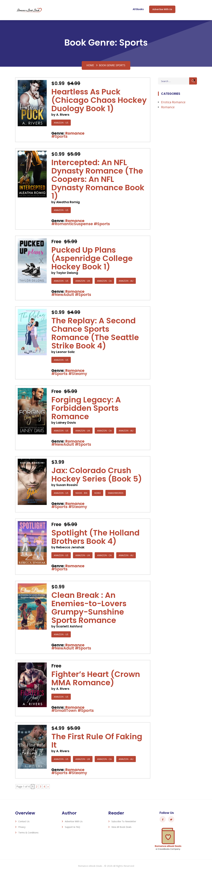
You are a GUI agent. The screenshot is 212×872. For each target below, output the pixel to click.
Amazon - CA (104, 280)
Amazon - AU (126, 280)
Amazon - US (61, 122)
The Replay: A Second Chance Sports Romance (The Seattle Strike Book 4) (95, 333)
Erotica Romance (173, 102)
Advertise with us (162, 9)
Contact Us (23, 821)
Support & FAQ (72, 826)
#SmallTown (64, 710)
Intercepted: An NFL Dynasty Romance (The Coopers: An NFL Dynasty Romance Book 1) (97, 179)
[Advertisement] (177, 163)
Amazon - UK (82, 280)
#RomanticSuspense (72, 224)
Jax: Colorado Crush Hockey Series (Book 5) (96, 474)
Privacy (21, 826)
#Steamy (77, 373)
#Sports (59, 136)
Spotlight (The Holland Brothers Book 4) (95, 537)
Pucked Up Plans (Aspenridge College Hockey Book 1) (92, 258)
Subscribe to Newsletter (123, 821)
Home (90, 65)
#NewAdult (62, 294)
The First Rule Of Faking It (96, 740)
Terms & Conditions (28, 832)
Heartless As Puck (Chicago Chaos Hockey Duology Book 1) (99, 100)
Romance (74, 133)
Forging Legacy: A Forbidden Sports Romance (86, 408)
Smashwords (115, 492)
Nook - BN (81, 492)
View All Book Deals (121, 826)
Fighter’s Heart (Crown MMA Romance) (95, 678)
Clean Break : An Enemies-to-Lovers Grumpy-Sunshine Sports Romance (88, 608)
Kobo (97, 492)
